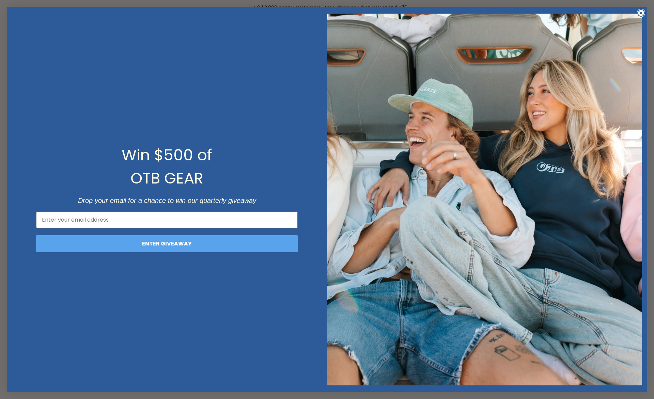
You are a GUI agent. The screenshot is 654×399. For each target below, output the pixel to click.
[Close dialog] (641, 13)
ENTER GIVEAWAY (167, 244)
